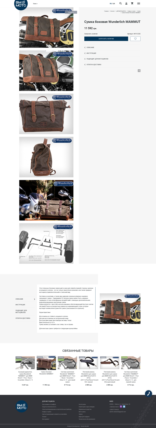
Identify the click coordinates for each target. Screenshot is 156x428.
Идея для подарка (84, 416)
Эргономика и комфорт (49, 404)
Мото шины (82, 412)
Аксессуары (82, 404)
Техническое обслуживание (87, 419)
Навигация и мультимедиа (87, 407)
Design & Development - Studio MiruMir (78, 426)
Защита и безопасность (49, 407)
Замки (81, 414)
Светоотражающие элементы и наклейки (54, 414)
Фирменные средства (85, 409)
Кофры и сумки (46, 412)
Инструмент (45, 419)
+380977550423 (114, 409)
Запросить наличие (106, 39)
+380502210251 (114, 407)
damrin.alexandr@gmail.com (118, 412)
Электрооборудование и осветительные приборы (57, 409)
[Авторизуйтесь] (135, 39)
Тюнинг (44, 416)
